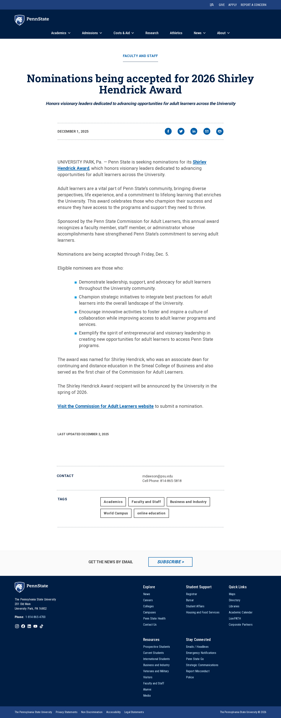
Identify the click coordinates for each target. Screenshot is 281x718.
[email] (206, 132)
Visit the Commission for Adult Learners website (106, 406)
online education (151, 513)
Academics (113, 502)
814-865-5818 (171, 481)
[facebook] (168, 132)
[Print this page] (219, 131)
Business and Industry (188, 502)
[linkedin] (193, 132)
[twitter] (181, 132)
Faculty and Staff (140, 56)
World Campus (116, 513)
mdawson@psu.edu (157, 476)
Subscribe (169, 561)
